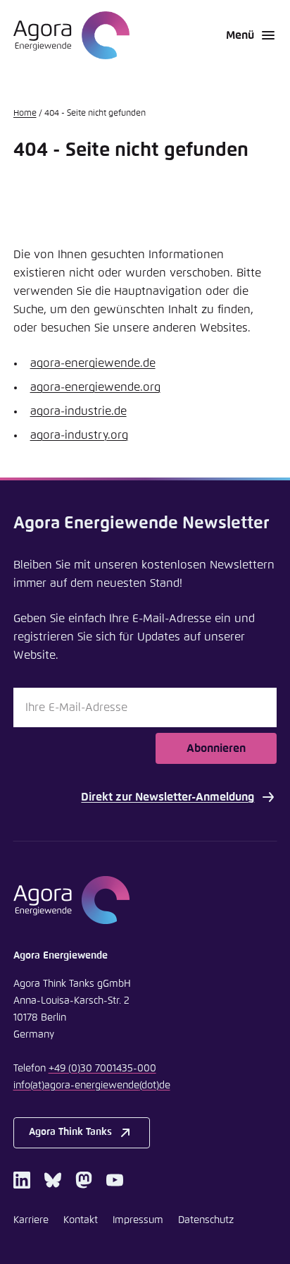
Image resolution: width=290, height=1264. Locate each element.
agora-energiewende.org (95, 387)
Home (25, 113)
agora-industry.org (79, 435)
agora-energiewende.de (93, 363)
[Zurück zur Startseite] (71, 35)
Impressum (138, 1220)
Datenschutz (206, 1220)
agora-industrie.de (78, 411)
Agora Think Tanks (70, 1132)
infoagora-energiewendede (91, 1085)
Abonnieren (216, 748)
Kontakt (80, 1220)
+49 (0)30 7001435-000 (102, 1069)
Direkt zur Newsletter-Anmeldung (167, 797)
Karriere (31, 1220)
